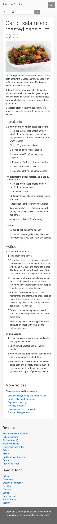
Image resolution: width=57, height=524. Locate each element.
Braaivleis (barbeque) (13, 482)
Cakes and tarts (10, 437)
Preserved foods (11, 463)
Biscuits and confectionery (15, 433)
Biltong (6, 476)
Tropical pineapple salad (19, 412)
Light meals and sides (13, 447)
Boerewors (8, 479)
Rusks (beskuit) (10, 440)
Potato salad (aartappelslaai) (22, 399)
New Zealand (9, 496)
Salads (6, 450)
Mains (6, 453)
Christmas (8, 489)
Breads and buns (11, 443)
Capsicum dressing (17, 402)
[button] (51, 5)
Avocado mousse (16, 405)
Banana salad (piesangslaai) (21, 409)
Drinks (6, 460)
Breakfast (7, 486)
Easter (6, 492)
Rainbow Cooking (13, 4)
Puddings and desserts (14, 457)
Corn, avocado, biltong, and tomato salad (27, 395)
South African (9, 499)
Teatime (7, 502)
